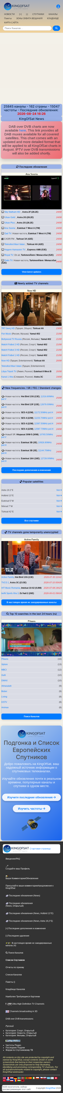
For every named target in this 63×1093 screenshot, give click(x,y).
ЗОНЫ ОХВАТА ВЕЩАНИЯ (29, 18)
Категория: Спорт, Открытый (20, 1030)
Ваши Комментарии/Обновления (22, 878)
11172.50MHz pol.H (43, 412)
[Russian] (8, 1080)
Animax (5, 707)
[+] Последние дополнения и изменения (26, 928)
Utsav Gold (10, 217)
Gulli (3, 675)
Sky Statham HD (12, 212)
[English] (4, 1078)
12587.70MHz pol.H (43, 429)
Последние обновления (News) (24, 895)
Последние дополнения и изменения (31, 470)
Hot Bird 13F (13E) (30, 404)
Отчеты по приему (15, 967)
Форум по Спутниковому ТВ (19, 1050)
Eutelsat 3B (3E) (29, 442)
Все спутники (31, 520)
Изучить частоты (30, 808)
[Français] (8, 1078)
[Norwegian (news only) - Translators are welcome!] (22, 1078)
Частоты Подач (13, 1045)
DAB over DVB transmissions (19, 1019)
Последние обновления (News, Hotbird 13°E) (30, 913)
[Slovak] (44, 1078)
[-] (27, 14)
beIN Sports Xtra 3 (10, 593)
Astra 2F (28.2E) (30, 212)
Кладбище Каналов (15, 989)
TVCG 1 (5, 582)
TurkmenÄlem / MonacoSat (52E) (37, 255)
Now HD (5, 360)
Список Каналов (14, 974)
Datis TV (9, 260)
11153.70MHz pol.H (43, 418)
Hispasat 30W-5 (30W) (27, 434)
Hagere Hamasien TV (15, 249)
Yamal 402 (35, 334)
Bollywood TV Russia (11, 339)
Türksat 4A (38, 328)
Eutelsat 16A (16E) (30, 458)
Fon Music (6, 334)
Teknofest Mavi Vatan (15, 244)
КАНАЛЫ (53, 14)
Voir (58, 490)
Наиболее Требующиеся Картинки (23, 996)
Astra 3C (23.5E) (18, 582)
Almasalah (6, 686)
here (22, 130)
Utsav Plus (10, 223)
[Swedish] (19, 1078)
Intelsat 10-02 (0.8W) (31, 588)
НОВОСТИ (9, 14)
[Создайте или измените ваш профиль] (58, 6)
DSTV (4, 702)
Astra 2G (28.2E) (25, 217)
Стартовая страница (40, 849)
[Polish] (37, 1078)
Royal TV (9, 255)
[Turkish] (4, 1080)
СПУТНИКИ (38, 14)
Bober (4, 691)
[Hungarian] (19, 1080)
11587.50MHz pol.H (43, 423)
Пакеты (8, 18)
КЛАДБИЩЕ (53, 18)
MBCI (4, 670)
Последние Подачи (15, 1047)
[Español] (30, 1078)
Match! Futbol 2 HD (10, 344)
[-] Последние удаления (17, 936)
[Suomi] (52, 1078)
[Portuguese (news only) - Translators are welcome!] (26, 1078)
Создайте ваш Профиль (18, 868)
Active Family (7, 577)
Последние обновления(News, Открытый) (19, 904)
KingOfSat (50, 1088)
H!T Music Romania (10, 588)
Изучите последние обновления (30, 797)
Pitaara (4, 659)
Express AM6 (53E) (37, 249)
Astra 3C (38, 377)
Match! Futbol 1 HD (10, 355)
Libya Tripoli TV (8, 371)
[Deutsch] (15, 1078)
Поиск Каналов (31, 716)
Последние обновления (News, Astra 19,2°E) (30, 921)
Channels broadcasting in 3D (23, 1011)
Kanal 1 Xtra (7, 377)
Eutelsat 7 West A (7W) (28, 228)
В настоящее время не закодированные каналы (32, 602)
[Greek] (48, 1078)
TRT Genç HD (8, 328)
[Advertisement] (31, 66)
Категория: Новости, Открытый (21, 1033)
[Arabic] (55, 1078)
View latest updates (31, 272)
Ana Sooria (9, 228)
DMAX (4, 680)
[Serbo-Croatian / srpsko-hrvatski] (11, 1080)
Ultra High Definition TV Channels (28, 1004)
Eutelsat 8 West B (42, 371)
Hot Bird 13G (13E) (30, 396)
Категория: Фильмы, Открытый (21, 1035)
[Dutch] (11, 1078)
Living (4, 696)
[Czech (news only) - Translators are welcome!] (41, 1078)
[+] (20, 14)
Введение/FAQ (13, 859)
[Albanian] (22, 1080)
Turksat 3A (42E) (24, 239)
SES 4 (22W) (27, 412)
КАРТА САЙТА (11, 22)
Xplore (4, 664)
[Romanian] (15, 1080)
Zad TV (8, 233)
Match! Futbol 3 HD (10, 350)
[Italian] (33, 1078)
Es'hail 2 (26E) (27, 593)
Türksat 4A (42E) (35, 244)
